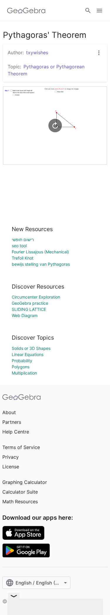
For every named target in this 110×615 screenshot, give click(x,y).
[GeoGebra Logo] (26, 10)
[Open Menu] (99, 10)
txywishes (37, 52)
